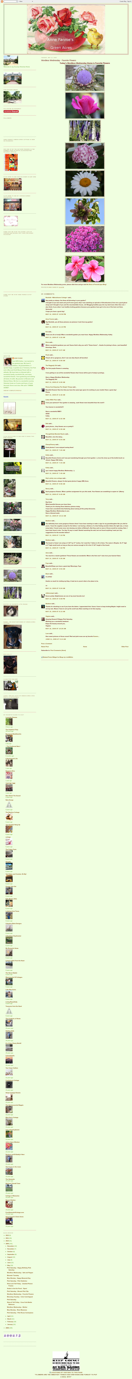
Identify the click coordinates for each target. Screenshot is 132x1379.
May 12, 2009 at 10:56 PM (56, 314)
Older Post (124, 646)
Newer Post (45, 646)
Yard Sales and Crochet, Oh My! (16, 874)
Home (85, 646)
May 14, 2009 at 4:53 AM (55, 569)
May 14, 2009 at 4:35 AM (55, 558)
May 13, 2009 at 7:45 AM (55, 473)
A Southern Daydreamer (13, 936)
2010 (7, 1241)
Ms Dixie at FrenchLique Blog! (96, 284)
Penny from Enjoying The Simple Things (59, 387)
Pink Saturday (11, 1299)
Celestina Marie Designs (14, 923)
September (11, 1254)
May (8, 1265)
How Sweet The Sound (13, 795)
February (10, 1321)
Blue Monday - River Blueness (17, 1310)
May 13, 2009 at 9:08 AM (55, 484)
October (10, 1251)
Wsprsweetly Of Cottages (14, 977)
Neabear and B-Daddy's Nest (15, 1154)
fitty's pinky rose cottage (54, 478)
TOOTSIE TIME (10, 783)
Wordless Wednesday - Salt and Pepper (20, 1272)
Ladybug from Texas (12, 911)
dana (47, 553)
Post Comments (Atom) (58, 650)
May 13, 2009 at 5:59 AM (55, 360)
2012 (7, 1235)
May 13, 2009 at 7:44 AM (55, 463)
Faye (47, 563)
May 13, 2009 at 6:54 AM (55, 439)
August (10, 1257)
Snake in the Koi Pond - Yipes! (17, 1288)
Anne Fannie (50, 319)
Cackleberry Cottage (12, 1080)
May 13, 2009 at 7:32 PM (55, 548)
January (10, 1324)
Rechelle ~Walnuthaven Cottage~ (56, 297)
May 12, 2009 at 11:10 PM (56, 327)
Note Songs (9, 800)
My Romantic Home (12, 948)
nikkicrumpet (50, 593)
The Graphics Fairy (12, 729)
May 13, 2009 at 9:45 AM (55, 494)
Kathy (47, 455)
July (9, 1260)
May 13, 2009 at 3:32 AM (55, 337)
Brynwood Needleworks (13, 734)
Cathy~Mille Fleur (51, 400)
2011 (7, 1238)
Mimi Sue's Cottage (12, 1117)
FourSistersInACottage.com (15, 1212)
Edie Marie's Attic (11, 899)
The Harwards (10, 1179)
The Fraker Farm (11, 849)
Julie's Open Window (13, 1142)
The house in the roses (13, 1167)
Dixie (47, 342)
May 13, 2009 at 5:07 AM (55, 350)
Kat (47, 331)
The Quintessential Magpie (14, 1105)
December (10, 1246)
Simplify (8, 862)
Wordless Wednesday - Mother (17, 1307)
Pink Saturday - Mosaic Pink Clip (18, 1291)
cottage (8, 837)
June (9, 1262)
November (10, 1249)
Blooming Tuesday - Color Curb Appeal (20, 1297)
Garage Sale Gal (11, 886)
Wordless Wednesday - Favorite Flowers (20, 1294)
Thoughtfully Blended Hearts (55, 434)
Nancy (48, 488)
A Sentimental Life (12, 758)
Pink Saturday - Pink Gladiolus (17, 1281)
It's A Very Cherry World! (13, 1043)
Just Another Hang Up (13, 824)
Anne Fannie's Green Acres (14, 1216)
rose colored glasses (12, 1129)
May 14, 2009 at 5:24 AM (55, 588)
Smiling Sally (10, 1031)
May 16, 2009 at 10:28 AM (56, 628)
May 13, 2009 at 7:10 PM (55, 535)
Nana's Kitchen (11, 1200)
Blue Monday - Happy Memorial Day (19, 1278)
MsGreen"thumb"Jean (13, 1183)
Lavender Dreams (11, 717)
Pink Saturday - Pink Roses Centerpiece (20, 1312)
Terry (47, 499)
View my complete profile (12, 390)
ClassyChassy (50, 444)
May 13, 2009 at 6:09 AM (55, 382)
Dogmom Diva (10, 771)
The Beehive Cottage (12, 812)
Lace (47, 633)
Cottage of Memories (12, 1196)
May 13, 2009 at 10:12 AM (56, 516)
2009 (7, 1243)
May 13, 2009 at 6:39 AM (55, 429)
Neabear (48, 520)
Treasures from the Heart (14, 1006)
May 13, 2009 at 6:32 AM (55, 418)
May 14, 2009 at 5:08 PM (55, 599)
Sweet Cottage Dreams (13, 1092)
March (9, 1319)
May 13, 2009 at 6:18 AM (55, 395)
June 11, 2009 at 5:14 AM (56, 639)
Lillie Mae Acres (11, 989)
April (9, 1316)
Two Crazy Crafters (12, 1068)
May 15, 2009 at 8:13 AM (55, 611)
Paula (47, 355)
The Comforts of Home (13, 1018)
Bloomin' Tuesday (13, 1275)
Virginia (48, 616)
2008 (7, 1328)
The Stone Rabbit (11, 973)
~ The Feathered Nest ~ (13, 746)
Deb (47, 423)
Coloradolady (10, 1055)
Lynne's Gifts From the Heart (15, 960)
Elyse (47, 574)
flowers (95, 636)
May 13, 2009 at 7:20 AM (55, 450)
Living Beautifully (11, 1002)
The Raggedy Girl (51, 365)
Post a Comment (46, 643)
